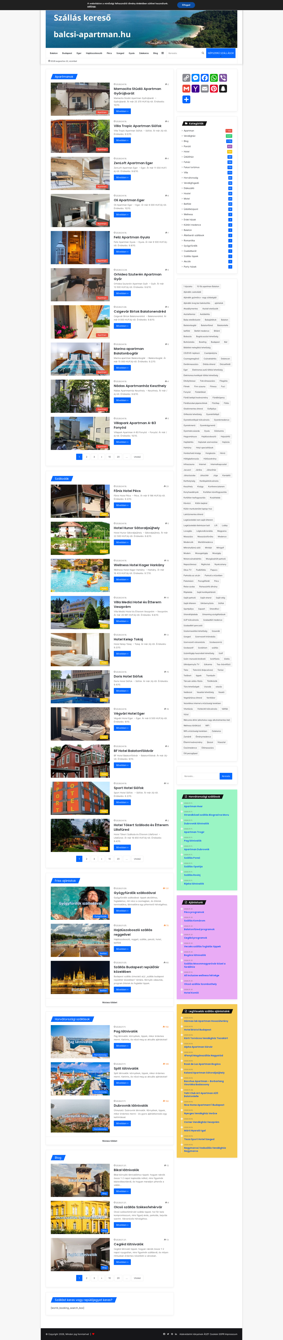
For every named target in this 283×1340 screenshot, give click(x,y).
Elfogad (186, 5)
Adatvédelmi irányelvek (191, 1334)
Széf (221, 653)
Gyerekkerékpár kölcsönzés (196, 420)
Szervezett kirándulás (205, 636)
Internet (202, 464)
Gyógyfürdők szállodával (135, 893)
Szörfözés (214, 659)
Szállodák (62, 479)
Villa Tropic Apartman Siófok (138, 126)
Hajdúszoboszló (94, 53)
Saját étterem (190, 603)
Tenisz (220, 670)
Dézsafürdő (225, 364)
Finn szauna (199, 386)
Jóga (215, 475)
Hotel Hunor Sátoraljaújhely (137, 528)
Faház (187, 162)
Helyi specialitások (204, 447)
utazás (219, 686)
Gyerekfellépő (212, 414)
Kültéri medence (192, 224)
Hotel (186, 151)
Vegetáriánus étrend (193, 697)
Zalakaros (144, 53)
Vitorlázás (188, 709)
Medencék (188, 542)
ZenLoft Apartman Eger (134, 163)
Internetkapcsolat (219, 464)
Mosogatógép (201, 553)
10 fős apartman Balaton (208, 286)
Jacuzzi (187, 470)
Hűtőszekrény (210, 458)
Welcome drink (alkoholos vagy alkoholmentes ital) (207, 720)
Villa (186, 172)
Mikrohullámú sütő (192, 547)
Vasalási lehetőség (205, 692)
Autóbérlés (205, 314)
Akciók (187, 261)
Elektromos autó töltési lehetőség (207, 370)
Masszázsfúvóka (205, 536)
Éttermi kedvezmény (193, 742)
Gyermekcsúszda (192, 431)
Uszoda (207, 686)
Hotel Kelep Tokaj (129, 639)
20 (118, 456)
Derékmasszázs (191, 364)
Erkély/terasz (190, 381)
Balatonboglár (190, 325)
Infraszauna (189, 464)
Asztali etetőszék (210, 308)
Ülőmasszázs (207, 748)
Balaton (54, 53)
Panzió (187, 146)
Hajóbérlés (188, 442)
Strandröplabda (191, 614)
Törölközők (212, 681)
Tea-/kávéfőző (223, 664)
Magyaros (221, 531)
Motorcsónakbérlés (192, 559)
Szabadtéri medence (212, 620)
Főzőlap (215, 403)
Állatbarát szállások (194, 235)
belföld (187, 331)
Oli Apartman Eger (129, 200)
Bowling (202, 342)
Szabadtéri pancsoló (193, 625)
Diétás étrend (209, 364)
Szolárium (202, 647)
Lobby (225, 525)
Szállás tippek (191, 256)
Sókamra (208, 664)
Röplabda (188, 592)
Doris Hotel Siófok (129, 676)
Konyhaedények (191, 492)
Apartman (189, 130)
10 (109, 456)
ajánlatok (219, 303)
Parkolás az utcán (192, 575)
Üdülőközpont (191, 209)
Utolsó (137, 456)
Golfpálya (211, 408)
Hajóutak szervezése (207, 442)
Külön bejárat (201, 503)
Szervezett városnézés (194, 642)
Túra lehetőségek (191, 686)
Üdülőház (189, 156)
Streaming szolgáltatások (214, 614)
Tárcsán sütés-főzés (193, 681)
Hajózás (226, 442)
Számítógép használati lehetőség (199, 653)
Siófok (221, 603)
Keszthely (188, 486)
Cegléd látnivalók (128, 1244)
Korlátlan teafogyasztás (194, 497)
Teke (186, 670)
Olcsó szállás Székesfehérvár (138, 1207)
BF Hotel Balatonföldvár (134, 750)
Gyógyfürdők (190, 245)
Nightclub (205, 564)
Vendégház (189, 136)
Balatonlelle (222, 325)
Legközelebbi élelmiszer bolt (197, 525)
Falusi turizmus (191, 167)
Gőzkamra (219, 431)
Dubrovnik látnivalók (131, 1105)
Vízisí (186, 714)
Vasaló (221, 692)
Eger (79, 53)
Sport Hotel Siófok (129, 788)
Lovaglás (188, 531)
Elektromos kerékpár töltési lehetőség (201, 375)
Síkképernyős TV (191, 664)
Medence (222, 536)
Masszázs (188, 536)
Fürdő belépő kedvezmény (196, 397)
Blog (155, 53)
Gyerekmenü (189, 425)
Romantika (189, 240)
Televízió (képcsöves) (203, 670)
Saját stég (220, 597)
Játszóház (211, 470)
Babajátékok (211, 319)
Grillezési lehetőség (193, 414)
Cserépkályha (210, 353)
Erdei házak (190, 219)
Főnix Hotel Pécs (128, 491)
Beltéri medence (201, 331)
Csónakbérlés (210, 358)
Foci (223, 386)
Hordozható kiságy (192, 453)
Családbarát (190, 251)
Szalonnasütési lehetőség (195, 631)
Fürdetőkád (200, 392)
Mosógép (216, 553)
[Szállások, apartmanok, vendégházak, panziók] (141, 24)
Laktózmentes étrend (193, 514)
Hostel (187, 193)
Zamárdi (187, 736)
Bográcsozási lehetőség (207, 336)
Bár (225, 342)
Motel (187, 198)
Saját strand (205, 597)
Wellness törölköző (192, 725)
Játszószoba (189, 475)
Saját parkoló (190, 597)
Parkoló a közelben (213, 575)
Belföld (187, 204)
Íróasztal (222, 742)
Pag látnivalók (126, 1031)
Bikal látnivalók (126, 1170)
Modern (187, 553)
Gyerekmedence (221, 420)
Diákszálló (189, 188)
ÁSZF (206, 1334)
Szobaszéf (188, 647)
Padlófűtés (201, 570)
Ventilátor (211, 697)
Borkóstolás (189, 342)
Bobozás (188, 336)
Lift (215, 525)
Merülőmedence (205, 542)
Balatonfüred (207, 325)
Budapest (67, 53)
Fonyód (187, 392)
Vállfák (225, 709)
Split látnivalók (126, 1068)
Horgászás (210, 453)
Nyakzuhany (220, 564)
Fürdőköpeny (219, 397)
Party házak (190, 266)
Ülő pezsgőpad (190, 753)
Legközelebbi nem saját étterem (198, 520)
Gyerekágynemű (207, 425)
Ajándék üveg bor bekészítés (197, 303)
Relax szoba (189, 586)
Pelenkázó (188, 581)
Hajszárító (225, 436)
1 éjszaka (188, 286)
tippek (199, 675)
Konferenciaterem (216, 486)
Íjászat (210, 742)
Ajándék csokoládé (192, 292)
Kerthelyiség (189, 481)
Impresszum (231, 1334)
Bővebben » (122, 111)
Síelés (227, 659)
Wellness (188, 214)
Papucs (213, 570)
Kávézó (187, 503)
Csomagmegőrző (191, 358)
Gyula (131, 53)
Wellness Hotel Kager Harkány (139, 565)
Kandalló (226, 475)
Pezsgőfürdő (204, 581)
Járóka (199, 470)
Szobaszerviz (215, 642)
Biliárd (217, 331)
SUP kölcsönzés (191, 620)
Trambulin (210, 675)
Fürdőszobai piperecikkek (195, 403)
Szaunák (216, 631)
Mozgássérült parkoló (216, 559)
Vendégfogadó (191, 183)
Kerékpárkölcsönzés (209, 481)
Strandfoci (214, 609)
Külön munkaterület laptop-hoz (198, 508)
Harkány (187, 447)
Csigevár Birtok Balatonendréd (140, 311)
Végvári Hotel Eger (130, 713)
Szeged (120, 53)
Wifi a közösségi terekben (195, 731)
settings (91, 6)
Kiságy (200, 486)
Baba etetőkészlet (192, 319)
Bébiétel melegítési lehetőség (197, 347)
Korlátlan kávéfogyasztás (215, 492)
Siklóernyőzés (207, 603)
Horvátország (191, 177)
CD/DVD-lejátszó (192, 353)
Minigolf (220, 547)
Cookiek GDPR (217, 1334)
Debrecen (225, 358)
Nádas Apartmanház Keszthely (140, 386)
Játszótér (204, 475)
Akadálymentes (191, 308)
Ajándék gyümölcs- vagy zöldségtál (200, 297)
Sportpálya (189, 609)
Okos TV (187, 570)
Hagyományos (190, 436)
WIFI (207, 725)
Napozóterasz (190, 564)
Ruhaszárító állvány (208, 586)
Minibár (208, 547)
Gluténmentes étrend (193, 408)
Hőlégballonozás (191, 458)
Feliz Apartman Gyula (132, 237)
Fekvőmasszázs (207, 381)
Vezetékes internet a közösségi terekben (202, 703)
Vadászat (188, 692)
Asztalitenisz (189, 314)
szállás (215, 647)
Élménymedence (203, 736)
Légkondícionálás (205, 531)
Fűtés (226, 403)
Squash (201, 609)
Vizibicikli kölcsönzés (207, 709)
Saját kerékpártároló (206, 592)
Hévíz (222, 453)
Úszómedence (190, 748)
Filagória (223, 381)
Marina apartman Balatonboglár (129, 351)
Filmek (187, 386)
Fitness (213, 386)
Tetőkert (187, 675)
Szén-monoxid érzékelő (195, 659)
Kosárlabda (215, 497)
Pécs (109, 53)
